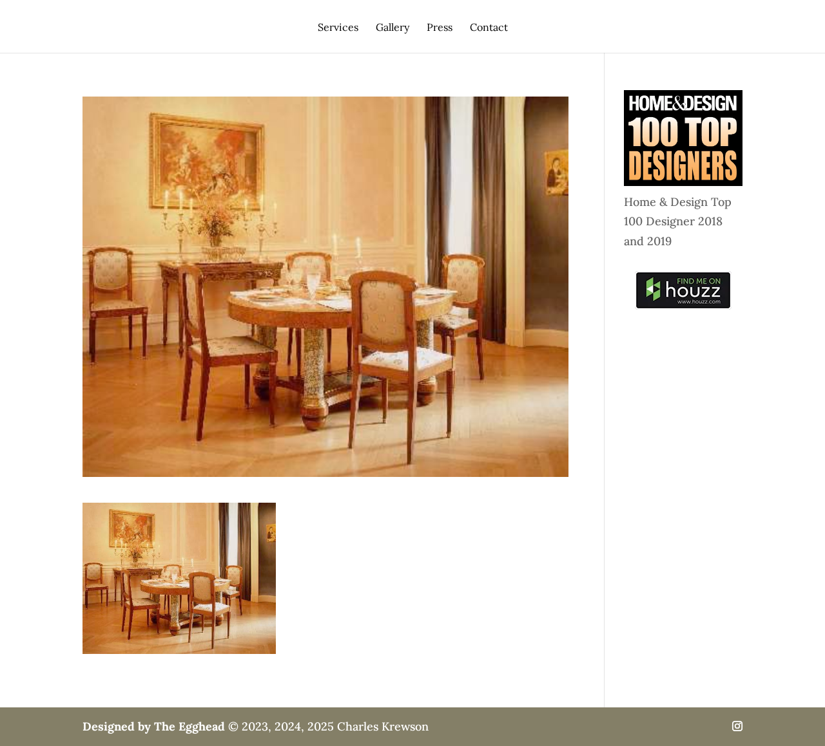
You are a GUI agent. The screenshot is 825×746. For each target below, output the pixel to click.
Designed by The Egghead (153, 726)
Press (439, 28)
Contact (489, 28)
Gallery (392, 28)
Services (338, 28)
